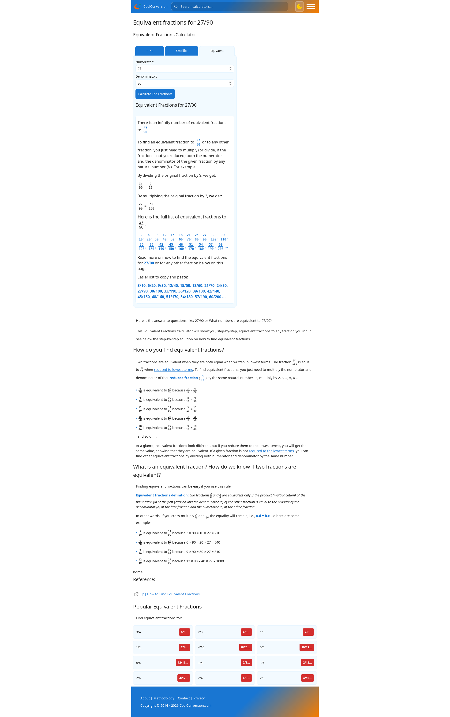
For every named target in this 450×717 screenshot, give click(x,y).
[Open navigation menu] (311, 6)
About (145, 698)
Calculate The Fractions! (155, 94)
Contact (184, 698)
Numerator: (144, 62)
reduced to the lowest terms (271, 450)
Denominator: (146, 76)
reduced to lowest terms (173, 369)
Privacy (199, 698)
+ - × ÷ (149, 51)
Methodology (164, 698)
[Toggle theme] (299, 6)
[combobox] (229, 6)
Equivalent (217, 51)
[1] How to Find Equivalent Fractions (171, 594)
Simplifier (182, 51)
